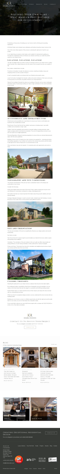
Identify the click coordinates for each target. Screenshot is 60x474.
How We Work (22, 4)
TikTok (44, 468)
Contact (53, 4)
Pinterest (39, 468)
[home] (9, 4)
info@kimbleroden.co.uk (8, 463)
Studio (31, 4)
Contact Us (30, 327)
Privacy (55, 468)
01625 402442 (38, 324)
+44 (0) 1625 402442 (27, 437)
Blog (46, 4)
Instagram (26, 468)
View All (54, 344)
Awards (46, 446)
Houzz (30, 468)
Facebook (35, 468)
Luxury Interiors (21, 446)
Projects (39, 4)
